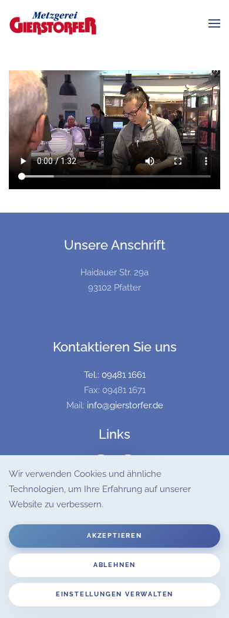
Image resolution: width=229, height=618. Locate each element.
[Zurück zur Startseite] (53, 23)
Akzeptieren (114, 536)
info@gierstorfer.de (125, 405)
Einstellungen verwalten (114, 594)
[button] (214, 23)
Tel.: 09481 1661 (115, 375)
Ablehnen (114, 565)
